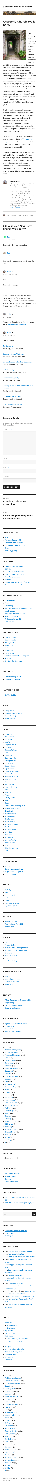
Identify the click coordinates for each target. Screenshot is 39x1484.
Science (8, 1116)
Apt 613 (8, 866)
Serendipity (9, 1029)
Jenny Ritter (9, 711)
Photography (10, 1105)
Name (6, 458)
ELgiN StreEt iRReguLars (14, 872)
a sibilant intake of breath (18, 6)
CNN (6, 753)
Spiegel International (13, 808)
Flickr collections (11, 1182)
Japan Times (9, 769)
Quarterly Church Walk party (13, 354)
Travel (7, 1137)
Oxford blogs (10, 1333)
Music (7, 1089)
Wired (7, 851)
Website (6, 477)
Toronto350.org (11, 551)
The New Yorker (11, 827)
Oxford (30, 215)
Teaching (8, 1127)
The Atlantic (9, 811)
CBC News (8, 747)
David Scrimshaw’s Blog (14, 869)
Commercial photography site (16, 1230)
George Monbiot (11, 640)
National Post (10, 784)
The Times (9, 832)
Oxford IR (8, 953)
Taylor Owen (9, 927)
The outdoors (10, 1132)
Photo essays (10, 1100)
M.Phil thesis (10, 1084)
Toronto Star (10, 843)
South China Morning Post (15, 806)
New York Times (11, 787)
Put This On (9, 653)
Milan (7, 215)
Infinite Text (10, 1026)
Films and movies (11, 1068)
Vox (6, 845)
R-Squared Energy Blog (14, 619)
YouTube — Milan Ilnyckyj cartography (19, 1203)
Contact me (11, 1328)
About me (8, 1323)
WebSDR (8, 579)
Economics (9, 1063)
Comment (7, 430)
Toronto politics (11, 956)
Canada (7, 1058)
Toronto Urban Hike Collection (16, 1349)
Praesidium (9, 650)
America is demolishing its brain (20, 1251)
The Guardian (10, 816)
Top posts (8, 1346)
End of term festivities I (12, 396)
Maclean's (9, 774)
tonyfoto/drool (10, 874)
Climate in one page (12, 679)
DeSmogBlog (10, 600)
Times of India (10, 840)
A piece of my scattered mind (16, 1024)
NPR (6, 790)
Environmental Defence (14, 543)
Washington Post (11, 848)
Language (8, 1079)
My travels (9, 1357)
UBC (6, 958)
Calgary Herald (10, 745)
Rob (8, 253)
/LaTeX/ (8, 890)
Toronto (8, 1135)
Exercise (8, 1066)
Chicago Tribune (11, 750)
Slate (7, 803)
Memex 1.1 (9, 645)
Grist (7, 603)
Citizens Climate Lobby (13, 540)
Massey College (10, 945)
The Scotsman (10, 829)
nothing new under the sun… (16, 614)
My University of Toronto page (16, 950)
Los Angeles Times (12, 771)
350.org (8, 537)
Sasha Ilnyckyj (10, 716)
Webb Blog (9, 984)
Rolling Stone (10, 798)
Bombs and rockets (12, 1052)
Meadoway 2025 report (16, 1283)
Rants (7, 1113)
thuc (6, 1344)
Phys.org (8, 976)
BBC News (8, 739)
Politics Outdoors (11, 616)
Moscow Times (10, 779)
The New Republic (11, 824)
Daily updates (23, 215)
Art (6, 1047)
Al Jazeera (8, 734)
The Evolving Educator (13, 661)
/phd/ (7, 942)
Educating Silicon (11, 637)
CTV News (8, 755)
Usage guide (9, 1233)
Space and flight (11, 1121)
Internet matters (11, 1076)
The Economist (10, 814)
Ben (8, 237)
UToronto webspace (12, 903)
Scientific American (12, 979)
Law (6, 1082)
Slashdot (8, 800)
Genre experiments (12, 895)
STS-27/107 (9, 1124)
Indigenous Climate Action (15, 545)
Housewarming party (11, 378)
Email (6, 467)
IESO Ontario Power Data (14, 574)
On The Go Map (11, 695)
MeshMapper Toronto (13, 577)
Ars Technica (10, 737)
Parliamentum (10, 648)
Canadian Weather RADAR (14, 566)
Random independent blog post (17, 656)
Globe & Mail (9, 763)
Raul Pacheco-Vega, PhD (14, 924)
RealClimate (9, 622)
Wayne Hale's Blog (12, 982)
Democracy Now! (11, 758)
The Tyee (8, 835)
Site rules (8, 1360)
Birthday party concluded (12, 370)
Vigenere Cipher (11, 906)
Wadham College (11, 961)
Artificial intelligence (13, 1050)
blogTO (7, 742)
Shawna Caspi (10, 718)
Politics (7, 1108)
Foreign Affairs (10, 761)
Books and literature (12, 1055)
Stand (7, 548)
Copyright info (10, 1354)
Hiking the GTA (11, 643)
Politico (8, 792)
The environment (11, 1129)
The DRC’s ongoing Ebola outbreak (21, 1296)
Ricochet (8, 795)
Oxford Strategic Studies (14, 1005)
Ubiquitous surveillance (17, 1294)
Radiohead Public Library (14, 713)
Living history (30, 1291)
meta (7, 900)
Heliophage (9, 606)
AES (6, 892)
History (8, 1074)
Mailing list (9, 1236)
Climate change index (13, 677)
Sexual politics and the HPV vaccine (21, 1257)
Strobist (8, 658)
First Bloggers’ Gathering (12, 404)
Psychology (9, 1111)
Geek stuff (9, 1071)
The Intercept (10, 819)
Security (8, 1119)
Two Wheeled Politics (13, 1031)
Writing (8, 1140)
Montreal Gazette (11, 776)
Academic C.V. (12, 1325)
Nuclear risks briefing (16, 1254)
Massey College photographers (16, 948)
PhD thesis (9, 1097)
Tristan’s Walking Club (13, 1352)
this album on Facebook (17, 325)
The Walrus (9, 837)
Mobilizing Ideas (11, 921)
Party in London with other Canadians (17, 362)
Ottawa (7, 1092)
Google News (10, 766)
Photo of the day (11, 1103)
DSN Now (8, 569)
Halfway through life (15, 1275)
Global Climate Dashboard (14, 572)
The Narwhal (10, 822)
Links (7, 898)
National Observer (12, 782)
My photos (9, 1331)
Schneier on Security (12, 1008)
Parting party (8, 346)
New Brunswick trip (12, 1174)
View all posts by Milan (16, 208)
